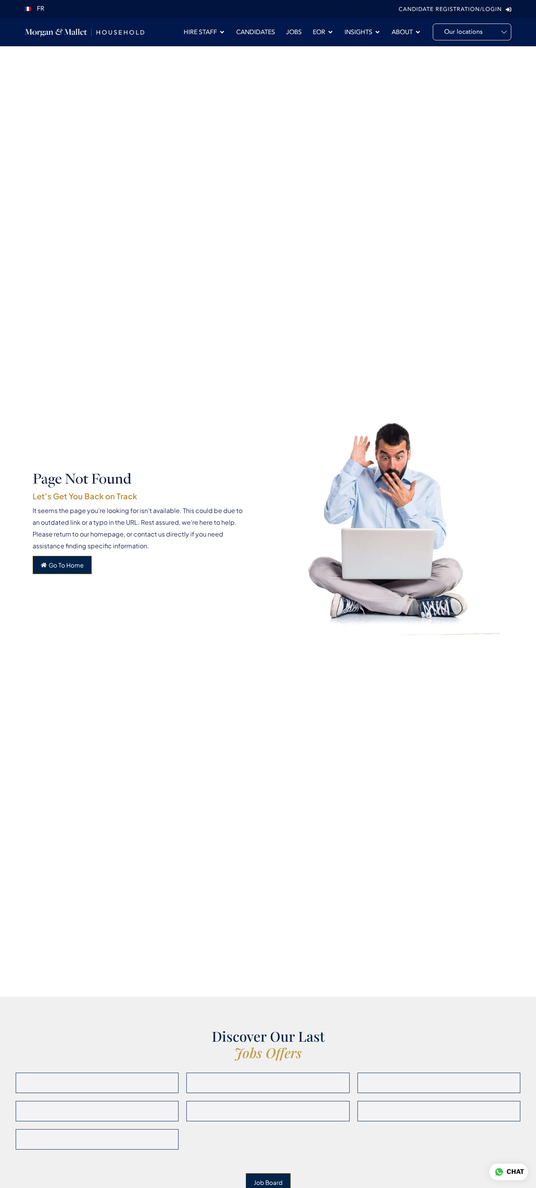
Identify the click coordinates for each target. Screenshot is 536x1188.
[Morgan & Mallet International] (84, 32)
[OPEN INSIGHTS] (377, 32)
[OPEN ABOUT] (418, 32)
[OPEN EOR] (330, 32)
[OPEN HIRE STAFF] (222, 32)
